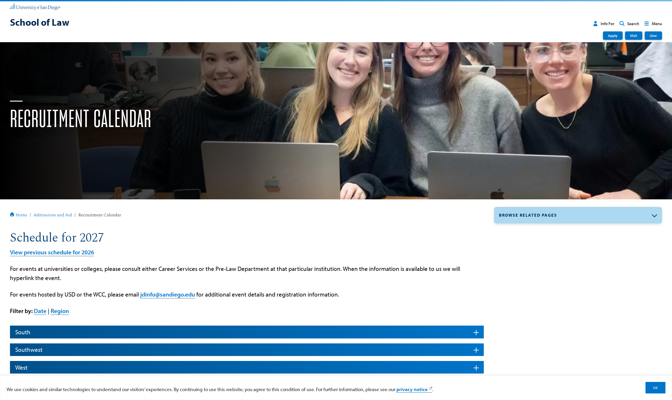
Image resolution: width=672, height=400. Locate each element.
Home (21, 215)
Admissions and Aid (52, 215)
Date (40, 311)
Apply (612, 35)
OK (655, 387)
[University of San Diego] (35, 6)
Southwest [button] (29, 349)
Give (653, 35)
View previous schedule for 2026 (52, 252)
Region (60, 311)
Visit (633, 35)
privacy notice (412, 389)
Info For (608, 23)
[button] (578, 215)
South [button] (22, 332)
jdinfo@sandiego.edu (167, 294)
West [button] (21, 367)
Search (633, 23)
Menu (657, 23)
